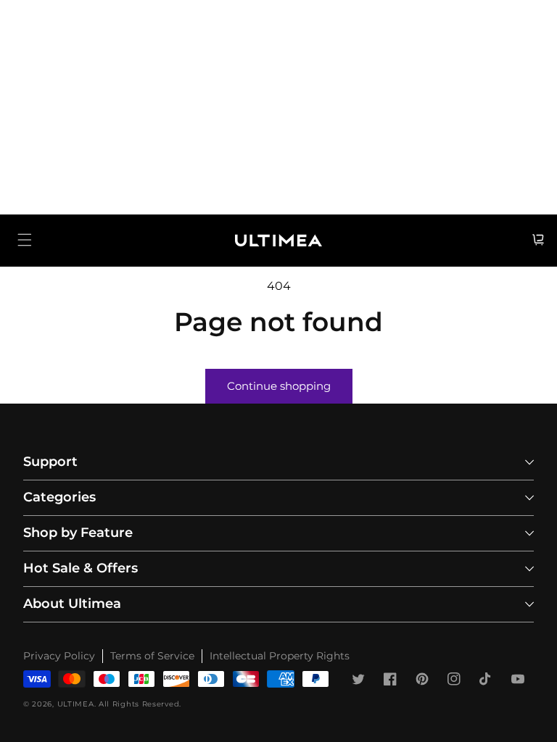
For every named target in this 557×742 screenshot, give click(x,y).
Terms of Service (152, 655)
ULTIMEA (75, 704)
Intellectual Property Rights (280, 655)
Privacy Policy (59, 655)
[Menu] (24, 240)
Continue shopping (279, 386)
